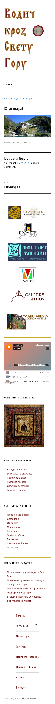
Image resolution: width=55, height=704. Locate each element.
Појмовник (12, 547)
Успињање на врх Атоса (19, 474)
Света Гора (22, 626)
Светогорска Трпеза (17, 543)
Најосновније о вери (18, 515)
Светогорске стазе (16, 478)
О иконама (12, 523)
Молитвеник (13, 527)
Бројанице (12, 531)
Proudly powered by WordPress (21, 698)
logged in (23, 162)
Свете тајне (13, 519)
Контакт (21, 687)
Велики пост (13, 539)
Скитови (21, 646)
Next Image (26, 98)
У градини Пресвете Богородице (24, 597)
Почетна (20, 615)
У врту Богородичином (19, 601)
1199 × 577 (26, 143)
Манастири (22, 636)
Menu (9, 84)
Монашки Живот (26, 667)
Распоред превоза (16, 482)
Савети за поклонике (18, 486)
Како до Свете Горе (17, 469)
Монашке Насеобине (27, 657)
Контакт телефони (16, 490)
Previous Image (11, 98)
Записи (20, 677)
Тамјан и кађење (16, 535)
